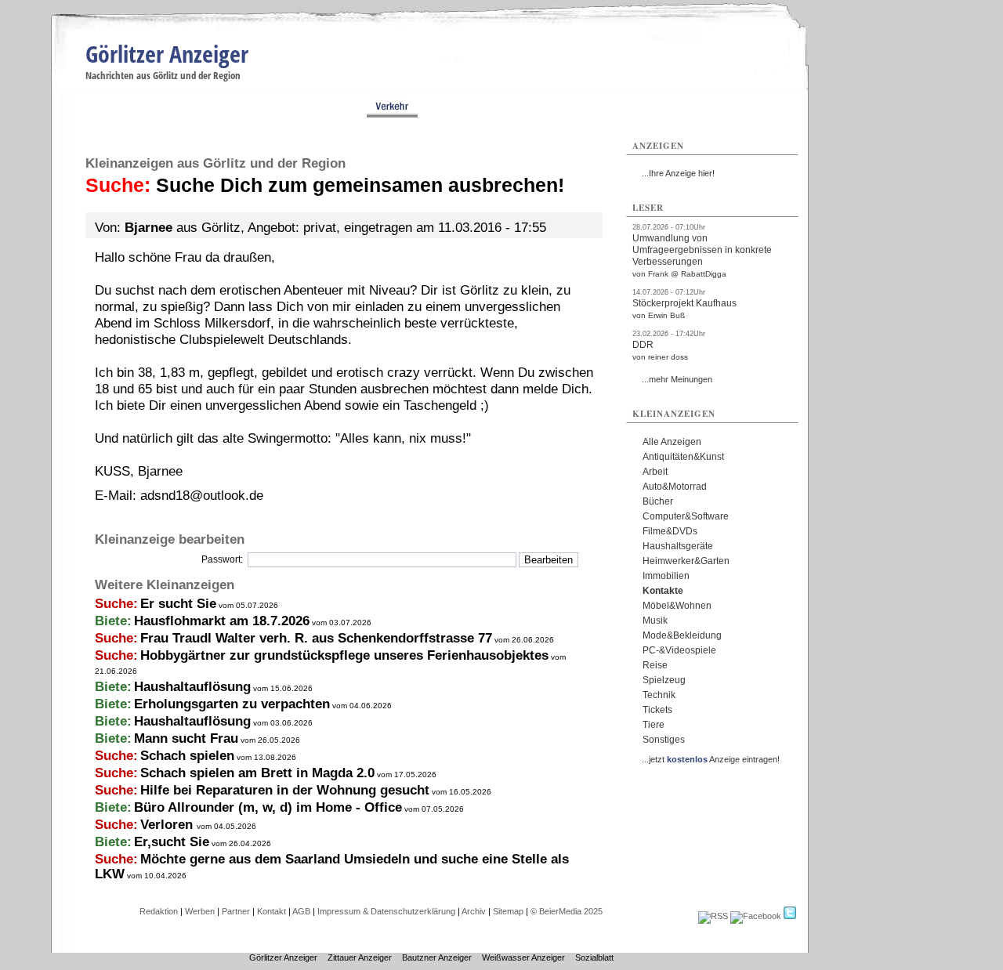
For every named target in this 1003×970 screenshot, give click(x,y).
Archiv (474, 911)
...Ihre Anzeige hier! (678, 173)
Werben (200, 911)
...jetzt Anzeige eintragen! (711, 759)
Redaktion (158, 911)
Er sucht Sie (178, 603)
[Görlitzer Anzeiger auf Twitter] (790, 916)
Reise (655, 665)
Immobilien (666, 576)
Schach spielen (187, 755)
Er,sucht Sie (171, 841)
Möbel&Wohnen (677, 606)
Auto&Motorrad (675, 486)
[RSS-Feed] (713, 916)
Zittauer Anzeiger (360, 957)
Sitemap (508, 911)
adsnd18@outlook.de (201, 495)
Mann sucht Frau (186, 738)
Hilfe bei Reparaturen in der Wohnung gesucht (284, 790)
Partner (236, 911)
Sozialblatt (594, 957)
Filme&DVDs (670, 531)
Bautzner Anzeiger (437, 957)
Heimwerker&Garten (686, 561)
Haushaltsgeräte (678, 546)
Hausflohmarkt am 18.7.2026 (222, 620)
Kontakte (663, 591)
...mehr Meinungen (677, 379)
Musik (655, 620)
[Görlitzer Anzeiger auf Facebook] (755, 916)
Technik (659, 695)
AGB (301, 911)
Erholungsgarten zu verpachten (232, 704)
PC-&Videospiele (679, 650)
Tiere (653, 725)
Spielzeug (664, 680)
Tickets (657, 710)
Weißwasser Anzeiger (523, 957)
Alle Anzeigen (672, 442)
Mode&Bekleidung (682, 635)
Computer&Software (686, 516)
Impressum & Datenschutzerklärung (386, 911)
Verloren (168, 824)
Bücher (658, 501)
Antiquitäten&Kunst (683, 457)
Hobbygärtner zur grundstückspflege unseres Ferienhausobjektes (344, 655)
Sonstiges (664, 740)
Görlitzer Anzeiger (166, 53)
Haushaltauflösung (192, 686)
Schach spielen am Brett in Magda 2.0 (257, 773)
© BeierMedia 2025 (566, 911)
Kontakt (271, 911)
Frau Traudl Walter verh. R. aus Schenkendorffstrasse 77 (316, 638)
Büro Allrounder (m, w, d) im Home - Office (268, 807)
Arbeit (655, 472)
